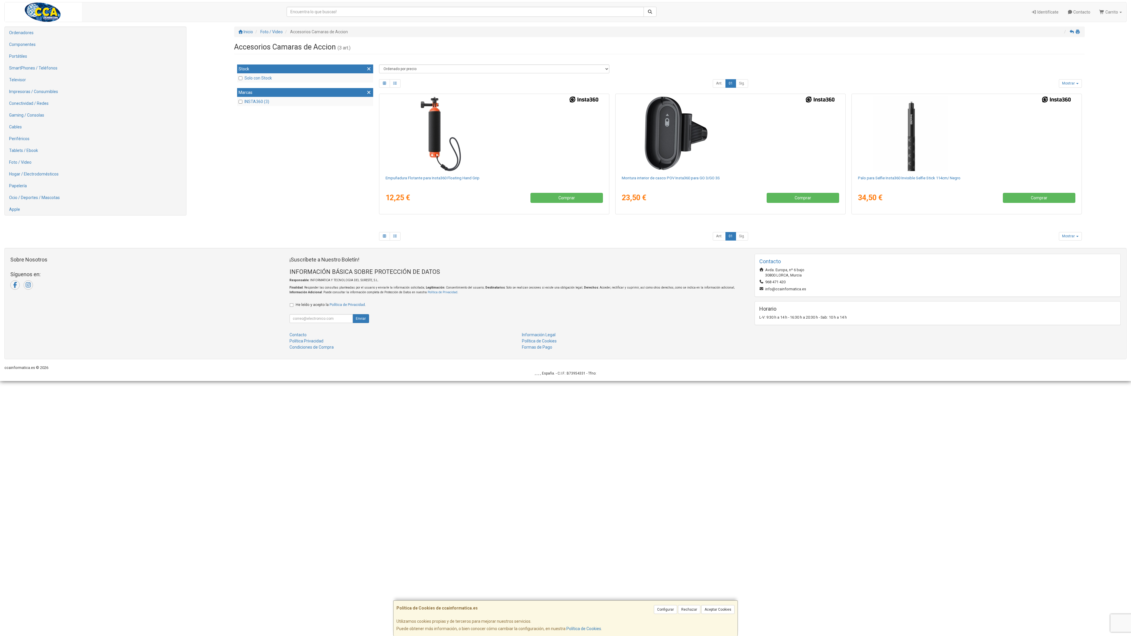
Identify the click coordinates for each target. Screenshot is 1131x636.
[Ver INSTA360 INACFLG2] (494, 133)
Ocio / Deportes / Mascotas (34, 197)
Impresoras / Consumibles (33, 91)
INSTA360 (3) (256, 101)
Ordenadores (21, 32)
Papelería (18, 185)
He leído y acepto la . (331, 304)
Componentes (22, 44)
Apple (14, 209)
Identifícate (1047, 12)
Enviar (361, 319)
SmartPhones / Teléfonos (33, 68)
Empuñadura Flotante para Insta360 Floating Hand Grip (432, 178)
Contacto (1081, 12)
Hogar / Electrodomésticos (34, 174)
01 (731, 83)
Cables (15, 127)
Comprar (566, 198)
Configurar (665, 609)
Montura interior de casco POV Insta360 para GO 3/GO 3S (671, 178)
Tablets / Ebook (23, 150)
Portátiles (18, 56)
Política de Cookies (583, 628)
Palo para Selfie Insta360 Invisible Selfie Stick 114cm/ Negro (909, 178)
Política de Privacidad (442, 292)
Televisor (17, 79)
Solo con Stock (258, 78)
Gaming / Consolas (26, 115)
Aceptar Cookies (718, 609)
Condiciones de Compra (312, 347)
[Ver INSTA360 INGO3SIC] (730, 133)
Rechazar (689, 609)
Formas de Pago (537, 347)
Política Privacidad (306, 341)
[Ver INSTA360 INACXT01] (966, 133)
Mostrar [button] (1069, 83)
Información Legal (538, 334)
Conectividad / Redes (29, 103)
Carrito (1111, 12)
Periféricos (19, 138)
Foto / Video (20, 162)
